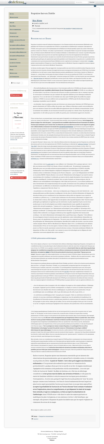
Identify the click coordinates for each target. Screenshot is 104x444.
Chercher (91, 2)
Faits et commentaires (15, 29)
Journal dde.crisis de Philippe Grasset (17, 40)
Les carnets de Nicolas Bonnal (17, 45)
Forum (11, 69)
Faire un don (16, 95)
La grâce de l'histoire (15, 62)
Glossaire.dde (13, 33)
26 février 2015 (35, 158)
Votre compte (16, 83)
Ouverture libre (14, 36)
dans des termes (38, 78)
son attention (35, 152)
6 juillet (91, 61)
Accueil (12, 13)
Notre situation (14, 17)
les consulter (67, 28)
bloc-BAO (34, 146)
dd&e (47, 252)
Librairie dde (13, 59)
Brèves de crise (13, 73)
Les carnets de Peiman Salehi (17, 55)
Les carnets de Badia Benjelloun (18, 52)
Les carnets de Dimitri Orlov (17, 48)
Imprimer (36, 31)
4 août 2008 (50, 164)
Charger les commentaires (46, 416)
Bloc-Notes (13, 26)
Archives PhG (13, 66)
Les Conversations (14, 76)
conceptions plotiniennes (66, 126)
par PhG (66, 271)
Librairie (13, 139)
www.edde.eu (14, 174)
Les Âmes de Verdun (18, 177)
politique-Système (83, 144)
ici (11, 138)
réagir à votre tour (77, 28)
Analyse (12, 22)
